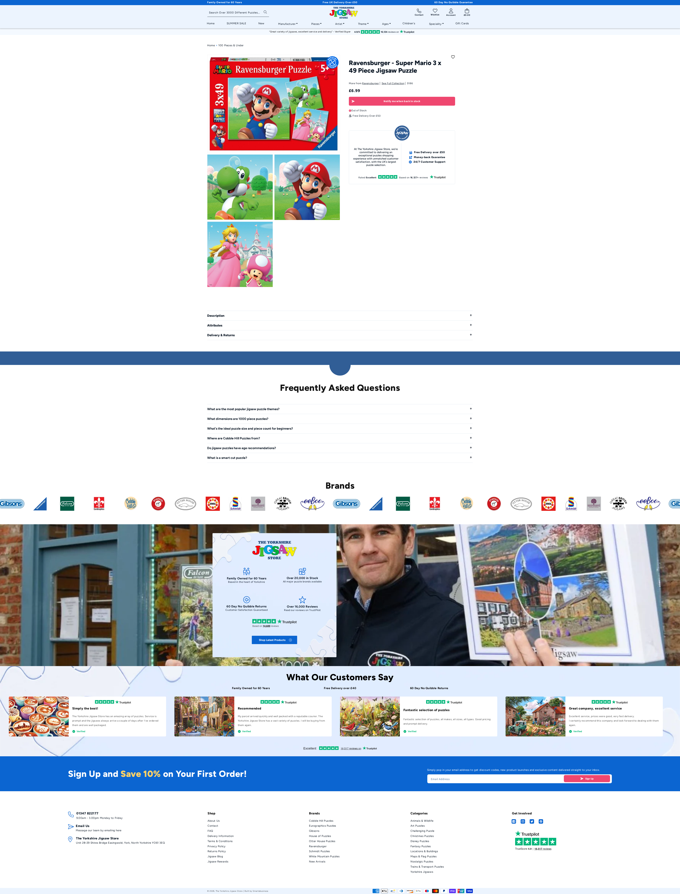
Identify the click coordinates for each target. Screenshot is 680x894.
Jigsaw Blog (215, 856)
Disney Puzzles (419, 841)
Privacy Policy (216, 846)
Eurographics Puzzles (322, 825)
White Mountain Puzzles (324, 856)
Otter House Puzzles (322, 841)
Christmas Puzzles (422, 836)
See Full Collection (393, 83)
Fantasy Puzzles (420, 846)
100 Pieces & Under (231, 45)
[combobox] (238, 13)
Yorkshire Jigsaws (421, 871)
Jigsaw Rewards (218, 861)
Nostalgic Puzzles (421, 861)
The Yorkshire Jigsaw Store (229, 891)
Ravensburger (370, 83)
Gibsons (314, 830)
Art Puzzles (417, 825)
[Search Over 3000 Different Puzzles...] (265, 12)
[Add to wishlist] (453, 57)
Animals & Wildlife (422, 820)
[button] (287, 23)
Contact (213, 825)
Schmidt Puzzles (319, 851)
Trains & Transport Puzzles (427, 866)
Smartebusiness (260, 891)
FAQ (210, 830)
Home (211, 45)
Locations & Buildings (424, 851)
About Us (214, 820)
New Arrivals (317, 861)
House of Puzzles (320, 836)
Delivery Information (221, 836)
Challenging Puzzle (422, 830)
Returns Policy (217, 851)
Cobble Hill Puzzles (321, 820)
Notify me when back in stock (402, 101)
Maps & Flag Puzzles (423, 856)
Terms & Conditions (220, 841)
